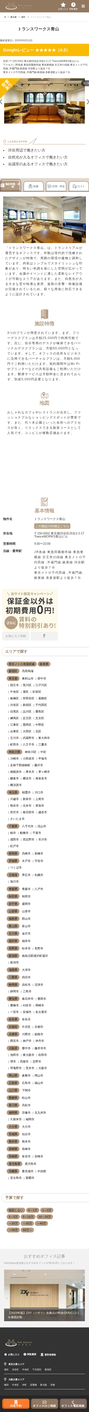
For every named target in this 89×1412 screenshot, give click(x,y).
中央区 (14, 691)
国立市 (14, 685)
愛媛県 (13, 1097)
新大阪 (43, 1385)
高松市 (26, 1105)
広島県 (13, 1083)
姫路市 (39, 1034)
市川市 (42, 839)
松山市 (26, 1097)
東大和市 (44, 738)
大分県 (13, 1126)
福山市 (39, 1083)
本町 (24, 1385)
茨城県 (13, 861)
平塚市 (42, 758)
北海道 (13, 875)
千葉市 (36, 832)
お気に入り (13, 1354)
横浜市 (27, 778)
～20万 (13, 1223)
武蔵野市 (28, 738)
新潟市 (14, 962)
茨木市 (30, 1068)
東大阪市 (28, 1054)
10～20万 (44, 1216)
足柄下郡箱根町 (20, 765)
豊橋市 (14, 1005)
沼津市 (39, 984)
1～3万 (46, 1210)
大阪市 (42, 1068)
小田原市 (28, 758)
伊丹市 (39, 1040)
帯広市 (26, 875)
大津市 (26, 969)
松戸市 (14, 846)
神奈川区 (30, 752)
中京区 (26, 1026)
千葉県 (13, 826)
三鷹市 (42, 744)
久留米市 (16, 1119)
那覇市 (30, 1177)
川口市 (39, 792)
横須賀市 (16, 785)
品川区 (27, 711)
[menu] (83, 6)
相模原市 (16, 771)
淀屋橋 (33, 1385)
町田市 (14, 744)
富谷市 (26, 1156)
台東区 (14, 731)
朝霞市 (26, 792)
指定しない (16, 1210)
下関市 (26, 1090)
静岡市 (14, 991)
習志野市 (28, 839)
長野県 (13, 948)
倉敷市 (26, 1075)
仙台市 (26, 1134)
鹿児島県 (14, 1163)
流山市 (41, 826)
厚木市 (30, 771)
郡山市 (26, 918)
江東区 (14, 724)
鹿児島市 (30, 1163)
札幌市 (39, 875)
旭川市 (14, 881)
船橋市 (24, 832)
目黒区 (14, 711)
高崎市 (26, 853)
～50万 (13, 1230)
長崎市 (26, 1149)
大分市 (26, 1126)
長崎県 (13, 1149)
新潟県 (13, 955)
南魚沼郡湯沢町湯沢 (35, 955)
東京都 (13, 678)
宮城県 (13, 1134)
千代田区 (41, 705)
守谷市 (39, 861)
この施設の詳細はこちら (52, 526)
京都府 (13, 1026)
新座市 (27, 799)
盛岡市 (26, 903)
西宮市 (14, 1040)
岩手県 (13, 903)
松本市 (26, 948)
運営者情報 (50, 1354)
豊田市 (41, 998)
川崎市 (14, 758)
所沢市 (14, 812)
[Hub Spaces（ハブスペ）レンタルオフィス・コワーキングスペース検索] (19, 5)
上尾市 (39, 799)
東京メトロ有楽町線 (22, 664)
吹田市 (42, 1054)
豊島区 (39, 711)
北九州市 (40, 1112)
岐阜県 (44, 664)
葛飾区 (42, 698)
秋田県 (13, 896)
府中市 (41, 678)
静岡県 (13, 984)
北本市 (27, 805)
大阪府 (13, 1048)
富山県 (13, 926)
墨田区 (27, 724)
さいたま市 (17, 818)
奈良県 (13, 1019)
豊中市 (26, 1048)
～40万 (41, 1223)
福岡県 (13, 1112)
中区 (43, 752)
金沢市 (26, 933)
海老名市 (41, 778)
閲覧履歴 (31, 1354)
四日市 (26, 977)
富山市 (26, 926)
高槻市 (24, 1061)
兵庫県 (13, 1034)
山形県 (13, 911)
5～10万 (28, 1216)
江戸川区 (41, 685)
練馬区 (14, 718)
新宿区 (13, 671)
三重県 (13, 977)
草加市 (39, 805)
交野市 (36, 1061)
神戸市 (27, 1040)
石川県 (13, 933)
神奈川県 (14, 752)
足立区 (27, 718)
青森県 (13, 889)
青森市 (26, 889)
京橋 (52, 1385)
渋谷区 (14, 705)
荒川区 (27, 685)
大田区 (27, 731)
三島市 (27, 991)
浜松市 (26, 984)
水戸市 (26, 861)
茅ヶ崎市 (44, 771)
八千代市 (28, 826)
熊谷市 (14, 805)
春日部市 (28, 812)
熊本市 (26, 1141)
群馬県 (13, 853)
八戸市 (39, 889)
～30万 (27, 1223)
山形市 (26, 911)
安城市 (27, 1012)
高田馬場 (28, 671)
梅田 (6, 1385)
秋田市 (26, 896)
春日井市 (28, 998)
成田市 (14, 839)
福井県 (13, 941)
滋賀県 (13, 969)
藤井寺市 (40, 1048)
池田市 (14, 1054)
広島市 (26, 1083)
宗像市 (26, 1112)
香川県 (13, 1105)
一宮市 (14, 1012)
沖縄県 (13, 1171)
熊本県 (13, 1141)
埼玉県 (13, 792)
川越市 (14, 799)
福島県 (13, 918)
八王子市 (28, 744)
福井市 (26, 941)
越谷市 (42, 812)
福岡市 (30, 1119)
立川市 (14, 738)
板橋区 (14, 698)
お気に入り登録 (16, 636)
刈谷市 (27, 1005)
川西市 (26, 1034)
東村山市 (28, 678)
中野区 (39, 724)
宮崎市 (39, 1156)
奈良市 (26, 1019)
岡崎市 (39, 1005)
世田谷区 (28, 698)
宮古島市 (16, 1177)
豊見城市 (28, 1171)
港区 (26, 691)
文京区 (39, 718)
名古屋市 (41, 1012)
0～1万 (32, 1210)
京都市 (39, 1026)
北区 (38, 731)
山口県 (13, 1090)
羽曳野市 (16, 1068)
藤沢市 (38, 765)
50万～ (27, 1230)
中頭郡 (41, 1171)
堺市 (13, 1061)
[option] (44, 1295)
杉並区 (36, 691)
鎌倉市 (14, 778)
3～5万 (13, 1216)
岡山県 (13, 1075)
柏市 (13, 832)
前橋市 (39, 853)
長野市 (39, 948)
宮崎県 (13, 1156)
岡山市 (39, 1075)
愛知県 (13, 998)
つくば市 (16, 867)
